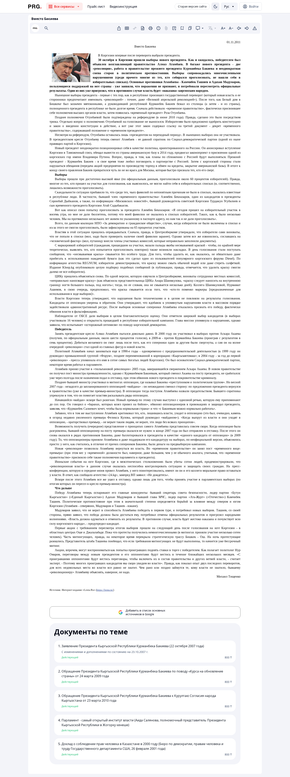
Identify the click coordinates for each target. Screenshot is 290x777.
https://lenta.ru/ (105, 589)
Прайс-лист (96, 6)
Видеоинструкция (123, 6)
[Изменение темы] (215, 6)
